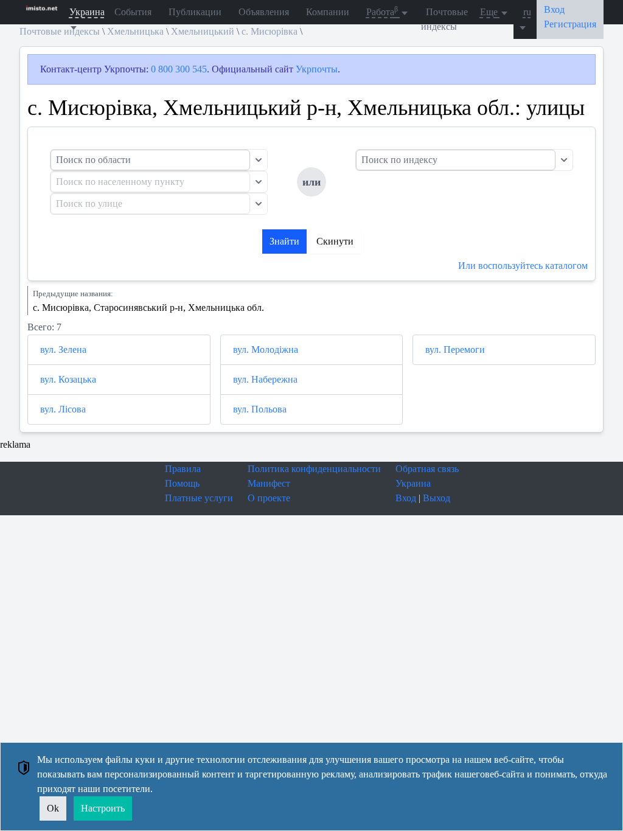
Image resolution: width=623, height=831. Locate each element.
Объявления (263, 12)
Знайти (284, 241)
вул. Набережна (265, 379)
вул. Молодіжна (265, 349)
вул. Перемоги (455, 349)
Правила (183, 469)
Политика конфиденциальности (314, 469)
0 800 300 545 (179, 69)
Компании (327, 12)
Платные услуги (199, 498)
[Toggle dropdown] (258, 160)
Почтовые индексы (444, 19)
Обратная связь (427, 469)
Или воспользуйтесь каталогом (523, 265)
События (132, 12)
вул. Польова (260, 409)
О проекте (269, 498)
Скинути (334, 241)
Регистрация (570, 24)
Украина (413, 483)
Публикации (195, 12)
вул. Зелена (63, 349)
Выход (436, 498)
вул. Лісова (63, 409)
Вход (405, 498)
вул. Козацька (68, 379)
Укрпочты (317, 69)
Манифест (269, 483)
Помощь (182, 483)
